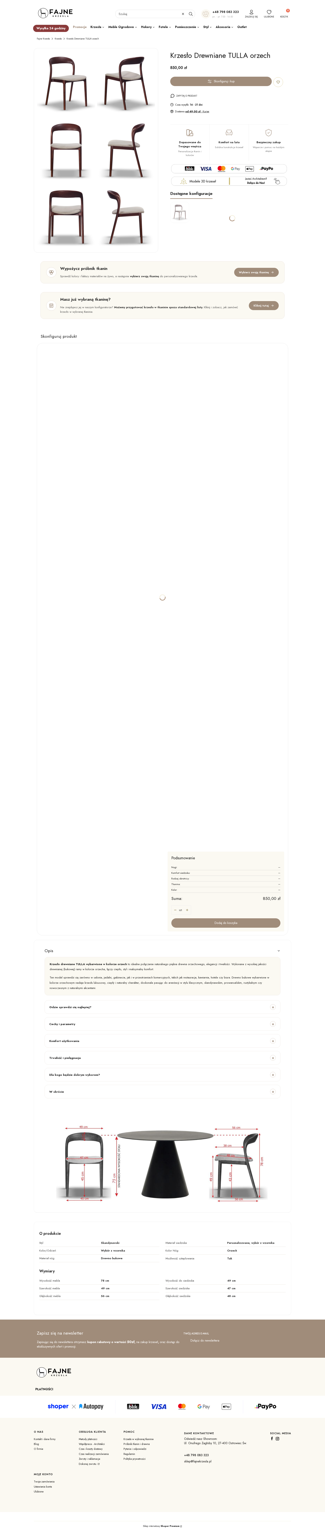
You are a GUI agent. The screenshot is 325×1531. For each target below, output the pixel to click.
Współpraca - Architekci (92, 1444)
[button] (190, 14)
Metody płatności (88, 1439)
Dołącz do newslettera (204, 1340)
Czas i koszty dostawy (91, 1449)
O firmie (38, 1449)
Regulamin (129, 1454)
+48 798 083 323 (225, 12)
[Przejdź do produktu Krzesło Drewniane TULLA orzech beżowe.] (179, 212)
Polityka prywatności (135, 1459)
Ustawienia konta (43, 1487)
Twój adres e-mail (196, 1333)
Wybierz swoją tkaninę (254, 272)
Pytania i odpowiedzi (135, 1449)
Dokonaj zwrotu (88, 1464)
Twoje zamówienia (44, 1481)
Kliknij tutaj (261, 306)
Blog (36, 1444)
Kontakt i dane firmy (44, 1439)
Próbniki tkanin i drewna (137, 1444)
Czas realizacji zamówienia (94, 1454)
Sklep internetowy (161, 1526)
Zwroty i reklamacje (89, 1459)
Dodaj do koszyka (225, 923)
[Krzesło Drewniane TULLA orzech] (66, 83)
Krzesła (58, 38)
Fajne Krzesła (43, 38)
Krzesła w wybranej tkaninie (138, 1439)
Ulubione (38, 1491)
